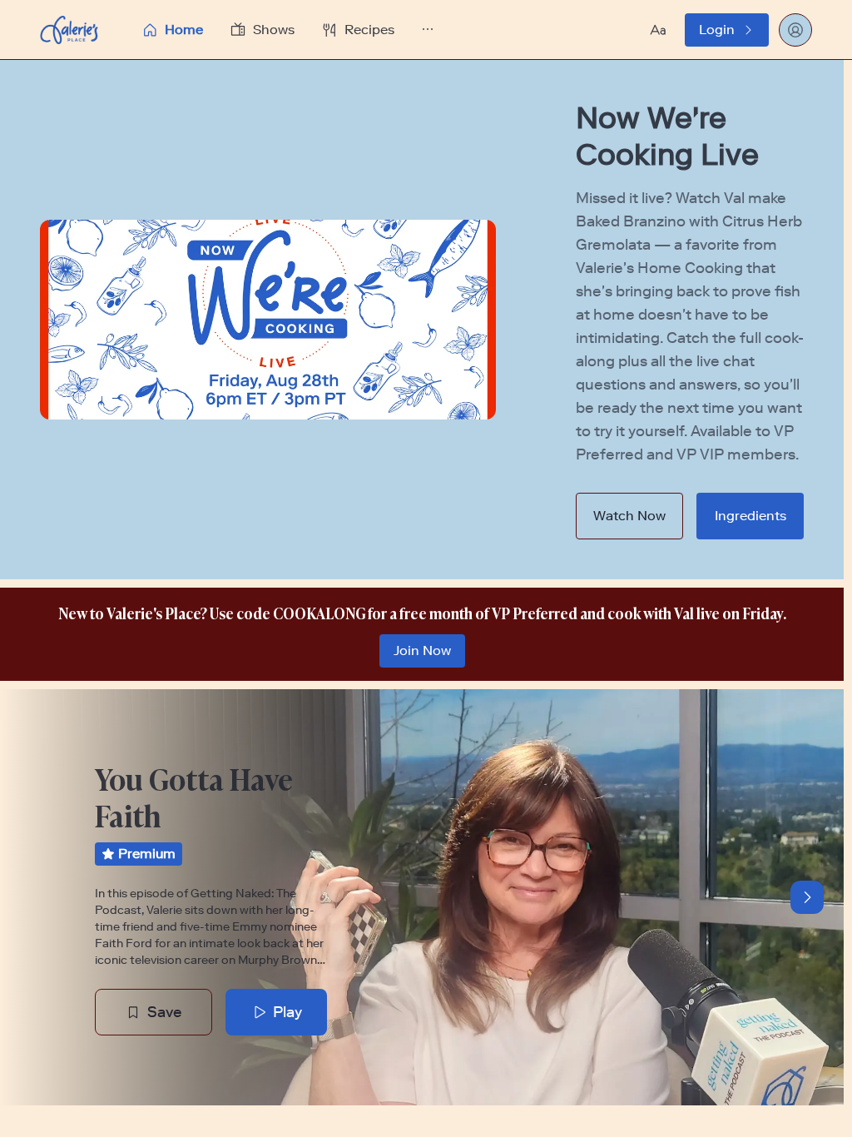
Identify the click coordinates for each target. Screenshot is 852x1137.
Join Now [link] (422, 650)
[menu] (292, 29)
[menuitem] (172, 30)
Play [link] (287, 1012)
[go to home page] (69, 30)
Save (164, 1012)
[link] (727, 30)
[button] (292, 29)
